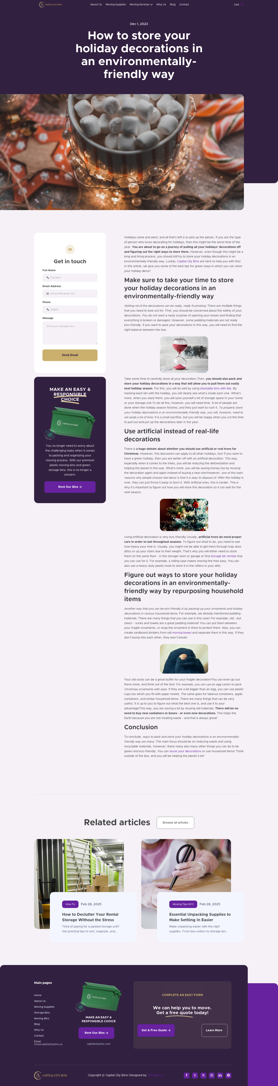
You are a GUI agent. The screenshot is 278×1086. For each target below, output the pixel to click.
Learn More (214, 1030)
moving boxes (181, 632)
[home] (50, 4)
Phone (46, 302)
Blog (173, 4)
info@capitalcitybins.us (48, 1044)
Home (38, 995)
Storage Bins (42, 1012)
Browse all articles (175, 822)
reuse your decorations (185, 751)
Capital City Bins (188, 261)
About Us (96, 4)
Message (47, 318)
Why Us (161, 4)
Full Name (49, 270)
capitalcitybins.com (98, 1044)
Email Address (51, 286)
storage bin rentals (223, 556)
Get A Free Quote (156, 1030)
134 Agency (155, 1075)
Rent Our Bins (70, 487)
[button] (141, 4)
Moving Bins (41, 1018)
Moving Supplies (116, 4)
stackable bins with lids (215, 388)
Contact (184, 4)
